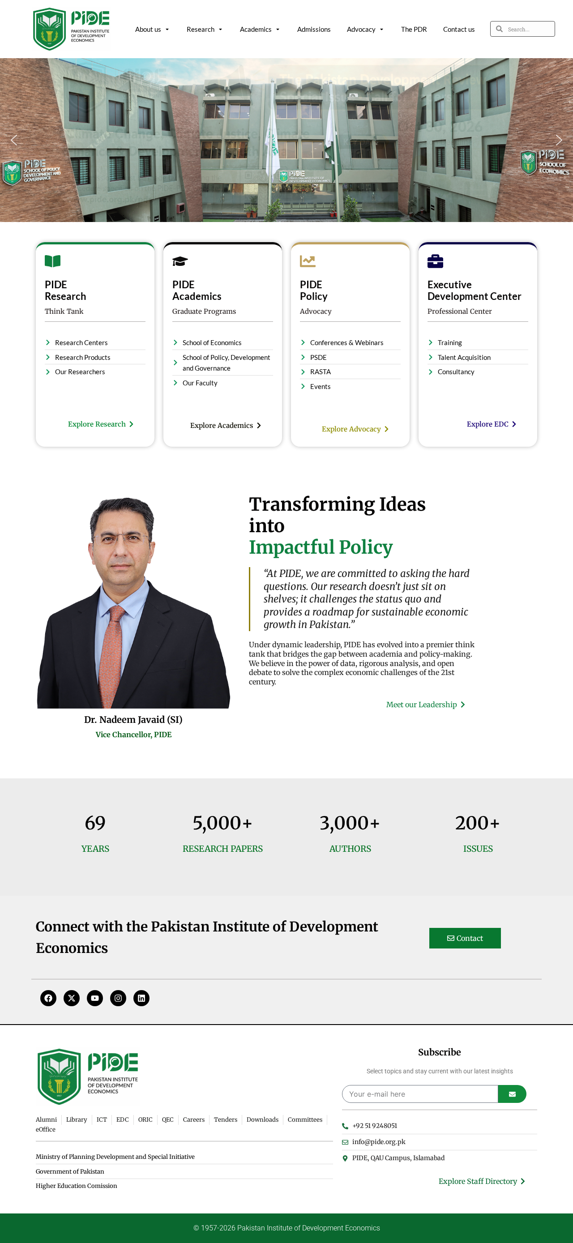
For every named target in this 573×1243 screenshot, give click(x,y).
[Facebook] (48, 998)
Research (200, 29)
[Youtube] (95, 998)
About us (148, 29)
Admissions (314, 29)
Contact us (459, 29)
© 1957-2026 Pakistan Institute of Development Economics (286, 1228)
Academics (256, 29)
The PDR (414, 29)
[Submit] (512, 1094)
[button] (14, 140)
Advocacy (361, 29)
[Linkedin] (141, 998)
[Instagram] (118, 998)
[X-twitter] (72, 998)
